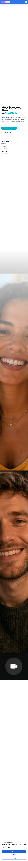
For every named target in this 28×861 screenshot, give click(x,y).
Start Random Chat (9, 128)
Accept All (14, 851)
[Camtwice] (5, 1)
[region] (14, 850)
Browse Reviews (7, 132)
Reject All (14, 858)
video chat (4, 121)
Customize (14, 854)
